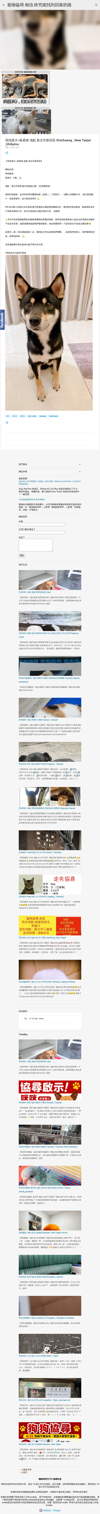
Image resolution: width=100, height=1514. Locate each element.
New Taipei (32, 416)
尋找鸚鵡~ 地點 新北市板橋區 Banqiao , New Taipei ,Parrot (43, 1233)
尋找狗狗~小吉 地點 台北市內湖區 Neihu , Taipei (38, 1356)
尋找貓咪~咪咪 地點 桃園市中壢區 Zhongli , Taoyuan (40, 1103)
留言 (25, 1472)
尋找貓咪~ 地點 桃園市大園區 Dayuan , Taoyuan (38, 720)
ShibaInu (42, 416)
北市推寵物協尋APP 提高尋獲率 (32, 499)
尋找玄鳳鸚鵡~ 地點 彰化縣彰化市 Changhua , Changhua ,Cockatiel (46, 1318)
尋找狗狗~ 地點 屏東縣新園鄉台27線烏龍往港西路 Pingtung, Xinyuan (47, 808)
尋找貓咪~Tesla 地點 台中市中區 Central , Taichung (40, 852)
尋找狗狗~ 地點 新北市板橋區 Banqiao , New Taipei (40, 1444)
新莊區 (22, 416)
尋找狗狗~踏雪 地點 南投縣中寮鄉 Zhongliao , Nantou (41, 1277)
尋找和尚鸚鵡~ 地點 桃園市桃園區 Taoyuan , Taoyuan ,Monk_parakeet (48, 1147)
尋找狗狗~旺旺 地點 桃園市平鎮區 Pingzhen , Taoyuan (41, 764)
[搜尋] (96, 5)
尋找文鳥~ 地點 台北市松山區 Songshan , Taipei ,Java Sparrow (44, 1400)
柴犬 (7, 416)
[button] (6, 153)
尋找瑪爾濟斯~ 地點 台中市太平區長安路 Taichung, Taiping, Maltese (47, 982)
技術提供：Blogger (51, 1510)
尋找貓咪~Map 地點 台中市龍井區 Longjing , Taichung (41, 897)
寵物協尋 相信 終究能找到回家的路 (39, 4)
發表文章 (27, 1469)
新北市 (14, 416)
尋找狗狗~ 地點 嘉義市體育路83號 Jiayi (35, 592)
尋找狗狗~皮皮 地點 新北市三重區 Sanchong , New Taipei (42, 938)
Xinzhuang (53, 416)
